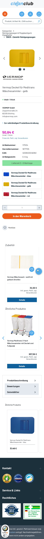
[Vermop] (12, 77)
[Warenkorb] (39, 14)
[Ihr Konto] (30, 14)
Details (22, 300)
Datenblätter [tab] (13, 392)
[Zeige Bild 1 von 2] (20, 69)
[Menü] (4, 13)
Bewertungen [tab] (13, 386)
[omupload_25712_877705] (22, 58)
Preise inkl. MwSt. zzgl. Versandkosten (15, 138)
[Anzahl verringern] (4, 207)
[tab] (22, 380)
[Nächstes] (40, 58)
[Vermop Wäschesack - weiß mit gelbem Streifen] (22, 262)
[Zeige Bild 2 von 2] (24, 69)
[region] (22, 58)
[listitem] (22, 431)
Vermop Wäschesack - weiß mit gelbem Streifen (20, 278)
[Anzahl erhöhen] (39, 207)
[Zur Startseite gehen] (22, 4)
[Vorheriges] (4, 58)
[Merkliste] (32, 269)
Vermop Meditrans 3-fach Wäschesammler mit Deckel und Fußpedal (20, 343)
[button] (4, 431)
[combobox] (19, 21)
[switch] (5, 535)
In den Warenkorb (22, 216)
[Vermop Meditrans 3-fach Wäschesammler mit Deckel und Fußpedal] (22, 326)
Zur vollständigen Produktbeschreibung (21, 123)
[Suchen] (39, 21)
